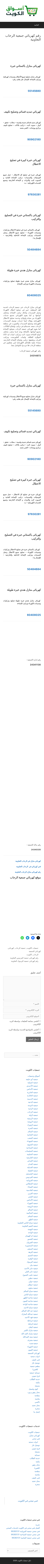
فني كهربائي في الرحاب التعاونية (28, 866)
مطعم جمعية (35, 1366)
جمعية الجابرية (32, 1092)
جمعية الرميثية (32, 1118)
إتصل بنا (37, 1412)
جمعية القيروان (32, 1242)
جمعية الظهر (33, 1219)
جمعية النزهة (33, 1252)
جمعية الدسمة (32, 1099)
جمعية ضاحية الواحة (30, 1304)
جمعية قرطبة (33, 1324)
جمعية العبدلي (32, 1161)
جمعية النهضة (33, 1229)
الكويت (29, 955)
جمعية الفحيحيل (32, 1174)
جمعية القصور (32, 1239)
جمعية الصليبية (32, 1154)
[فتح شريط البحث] (3, 25)
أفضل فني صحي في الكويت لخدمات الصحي (23, 1528)
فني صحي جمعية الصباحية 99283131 (25, 1534)
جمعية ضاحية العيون (30, 1301)
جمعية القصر (33, 1197)
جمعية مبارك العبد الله (29, 1334)
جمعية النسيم (33, 1255)
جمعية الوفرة (33, 1259)
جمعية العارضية (32, 1158)
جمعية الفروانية (32, 1180)
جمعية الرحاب (20, 948)
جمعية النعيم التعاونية (30, 1226)
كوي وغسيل (33, 1389)
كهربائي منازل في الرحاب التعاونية (28, 861)
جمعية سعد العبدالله (30, 1337)
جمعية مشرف (32, 1340)
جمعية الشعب (32, 1138)
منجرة (37, 1409)
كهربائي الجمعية (35, 951)
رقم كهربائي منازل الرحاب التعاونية (28, 872)
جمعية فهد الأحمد (31, 1317)
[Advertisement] (22, 639)
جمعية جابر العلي (31, 1272)
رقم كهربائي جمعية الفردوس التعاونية (24, 958)
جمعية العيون (33, 1350)
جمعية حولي (33, 1281)
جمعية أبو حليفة (32, 1079)
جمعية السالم (33, 1210)
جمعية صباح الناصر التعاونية (28, 1223)
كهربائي (11, 948)
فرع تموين (36, 1376)
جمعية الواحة (33, 1232)
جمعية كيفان (33, 1327)
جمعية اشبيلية (33, 1082)
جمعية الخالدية (32, 1096)
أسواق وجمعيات (34, 1076)
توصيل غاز (36, 1363)
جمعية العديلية (32, 1167)
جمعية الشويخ (32, 1144)
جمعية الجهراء (32, 1203)
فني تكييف (36, 1360)
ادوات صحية (35, 1356)
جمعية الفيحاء (33, 1187)
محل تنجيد (36, 1405)
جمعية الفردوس (32, 1177)
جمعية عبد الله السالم (30, 1311)
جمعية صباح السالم (31, 1291)
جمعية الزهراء (32, 1125)
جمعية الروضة (32, 1122)
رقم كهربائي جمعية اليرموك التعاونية (24, 961)
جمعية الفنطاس (32, 1184)
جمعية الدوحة (33, 1105)
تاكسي (37, 1402)
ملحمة (37, 1399)
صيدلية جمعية (35, 1373)
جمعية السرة (33, 1128)
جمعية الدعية (33, 1102)
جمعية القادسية (32, 1190)
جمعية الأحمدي (32, 1086)
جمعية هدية (33, 1343)
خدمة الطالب (35, 1379)
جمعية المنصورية (31, 1245)
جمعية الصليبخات (31, 1151)
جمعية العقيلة (33, 1171)
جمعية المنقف (32, 1249)
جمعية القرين (33, 1193)
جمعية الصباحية (32, 1148)
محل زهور (36, 1465)
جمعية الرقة (33, 1115)
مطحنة (37, 1395)
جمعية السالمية (32, 1213)
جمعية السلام (33, 1131)
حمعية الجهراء (32, 1347)
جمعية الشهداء (32, 1141)
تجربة (38, 1525)
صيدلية (37, 1455)
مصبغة (37, 1386)
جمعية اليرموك (32, 1262)
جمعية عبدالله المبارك (29, 1314)
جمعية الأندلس (32, 1089)
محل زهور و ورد (34, 1392)
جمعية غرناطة (32, 1321)
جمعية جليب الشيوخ (30, 1275)
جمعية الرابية (33, 1109)
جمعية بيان (34, 1265)
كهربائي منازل (34, 1435)
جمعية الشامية (32, 1135)
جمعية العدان (33, 1164)
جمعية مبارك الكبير (31, 1330)
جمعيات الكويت (32, 948)
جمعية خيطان (33, 1285)
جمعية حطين (33, 1278)
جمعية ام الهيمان (31, 1236)
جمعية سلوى (33, 1288)
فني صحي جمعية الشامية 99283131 (26, 1538)
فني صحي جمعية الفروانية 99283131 (25, 1531)
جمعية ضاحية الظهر (30, 1298)
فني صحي (36, 1439)
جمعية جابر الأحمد (31, 1268)
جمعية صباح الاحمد (31, 1307)
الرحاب (35, 955)
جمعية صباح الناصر (31, 1294)
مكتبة (38, 1382)
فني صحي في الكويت (28, 1500)
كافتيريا (35, 1369)
